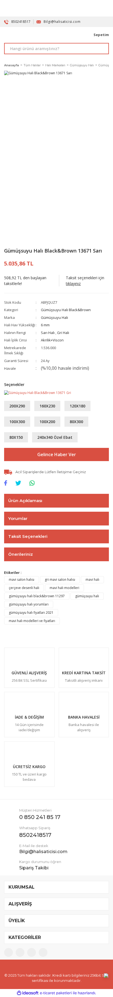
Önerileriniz (20, 554)
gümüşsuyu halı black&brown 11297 (37, 596)
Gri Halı (63, 332)
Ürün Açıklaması (25, 500)
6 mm (45, 324)
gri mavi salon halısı (60, 579)
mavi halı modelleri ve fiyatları (32, 620)
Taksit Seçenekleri (27, 536)
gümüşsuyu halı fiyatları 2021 (31, 612)
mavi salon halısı (21, 579)
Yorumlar (17, 518)
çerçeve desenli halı (24, 587)
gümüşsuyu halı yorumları (29, 604)
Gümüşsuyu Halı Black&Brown (66, 309)
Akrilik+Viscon (52, 340)
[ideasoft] (28, 993)
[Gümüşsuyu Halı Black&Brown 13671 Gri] (37, 392)
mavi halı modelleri (64, 587)
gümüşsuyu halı (87, 596)
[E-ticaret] (56, 993)
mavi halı (92, 579)
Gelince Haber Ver (56, 454)
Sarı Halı (48, 332)
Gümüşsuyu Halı (54, 317)
